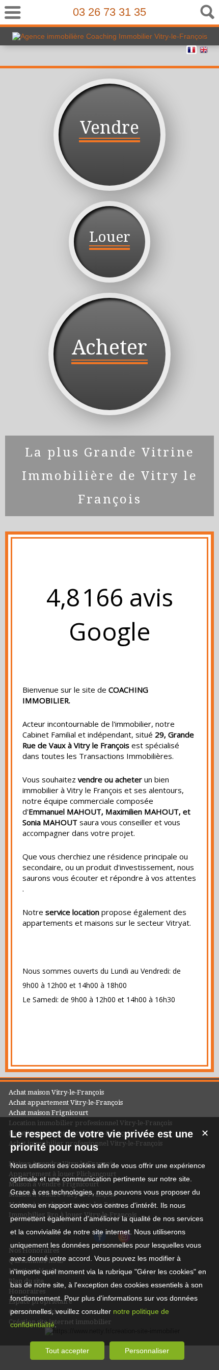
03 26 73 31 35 (109, 12)
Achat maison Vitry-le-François (56, 1092)
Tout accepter (67, 1351)
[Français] (191, 51)
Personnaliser (147, 1351)
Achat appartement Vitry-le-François (66, 1102)
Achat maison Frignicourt (48, 1113)
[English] (204, 51)
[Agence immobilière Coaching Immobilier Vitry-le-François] (109, 36)
